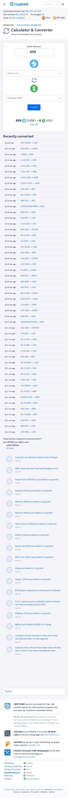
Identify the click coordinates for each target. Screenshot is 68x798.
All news (10, 448)
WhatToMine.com (51, 735)
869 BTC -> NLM (28, 212)
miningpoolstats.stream (24, 757)
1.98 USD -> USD (29, 351)
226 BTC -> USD (28, 218)
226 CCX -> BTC (28, 189)
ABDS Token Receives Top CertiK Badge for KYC (36, 469)
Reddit (29, 773)
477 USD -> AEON (29, 311)
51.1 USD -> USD (29, 339)
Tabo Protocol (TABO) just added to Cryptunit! (36, 524)
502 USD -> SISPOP (30, 328)
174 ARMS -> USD (29, 386)
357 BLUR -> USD (29, 247)
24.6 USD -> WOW (29, 293)
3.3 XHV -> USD (28, 241)
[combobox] (34, 73)
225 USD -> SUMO (29, 149)
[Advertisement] (34, 671)
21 (43, 15)
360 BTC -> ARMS (29, 276)
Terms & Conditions (13, 767)
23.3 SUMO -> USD (29, 363)
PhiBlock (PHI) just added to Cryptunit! (33, 614)
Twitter (29, 767)
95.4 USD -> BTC (28, 235)
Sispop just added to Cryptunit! (29, 568)
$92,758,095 (21, 15)
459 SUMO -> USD (29, 143)
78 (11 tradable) (17, 18)
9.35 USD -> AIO (28, 224)
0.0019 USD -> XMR (30, 183)
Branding (8, 776)
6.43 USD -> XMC (29, 166)
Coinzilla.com (34, 745)
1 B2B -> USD (27, 154)
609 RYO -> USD (28, 287)
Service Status (32, 779)
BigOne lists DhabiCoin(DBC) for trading (33, 625)
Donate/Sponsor (12, 773)
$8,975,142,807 (34, 11)
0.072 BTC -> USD (29, 299)
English (16, 792)
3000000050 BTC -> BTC (32, 322)
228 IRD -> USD (28, 316)
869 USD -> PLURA (29, 230)
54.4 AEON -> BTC (29, 403)
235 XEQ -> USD (28, 432)
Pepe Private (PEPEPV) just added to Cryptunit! (36, 480)
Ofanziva (48, 790)
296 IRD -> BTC (28, 357)
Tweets (8, 691)
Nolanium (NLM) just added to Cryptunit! (33, 491)
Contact (8, 779)
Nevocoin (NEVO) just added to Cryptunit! (34, 513)
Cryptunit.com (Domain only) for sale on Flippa (36, 457)
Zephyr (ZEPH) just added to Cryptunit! (33, 579)
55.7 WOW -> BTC (29, 415)
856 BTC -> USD (28, 426)
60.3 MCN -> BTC (29, 195)
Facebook (30, 776)
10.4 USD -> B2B (28, 391)
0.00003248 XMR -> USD (32, 206)
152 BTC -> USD (28, 420)
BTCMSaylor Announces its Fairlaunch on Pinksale (37, 591)
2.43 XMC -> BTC (28, 264)
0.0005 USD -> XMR (30, 397)
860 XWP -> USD (28, 282)
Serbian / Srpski (47, 792)
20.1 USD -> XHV (29, 368)
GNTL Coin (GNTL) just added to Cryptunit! (34, 557)
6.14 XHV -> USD (29, 160)
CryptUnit (20, 4)
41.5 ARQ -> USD (29, 345)
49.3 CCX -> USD (28, 374)
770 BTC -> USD (28, 334)
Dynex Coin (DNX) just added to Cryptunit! (34, 546)
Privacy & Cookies (12, 770)
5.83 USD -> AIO (28, 380)
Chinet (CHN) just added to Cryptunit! (32, 535)
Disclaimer (9, 763)
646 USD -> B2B (28, 409)
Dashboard (8, 25)
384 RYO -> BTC (28, 201)
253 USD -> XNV (28, 253)
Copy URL (34, 124)
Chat (28, 770)
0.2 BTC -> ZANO (28, 270)
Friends (29, 763)
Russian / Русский (30, 792)
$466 (48, 18)
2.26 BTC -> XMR (28, 305)
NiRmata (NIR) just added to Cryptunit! (32, 502)
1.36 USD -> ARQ (29, 172)
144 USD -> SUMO (29, 259)
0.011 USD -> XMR (29, 178)
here (33, 720)
